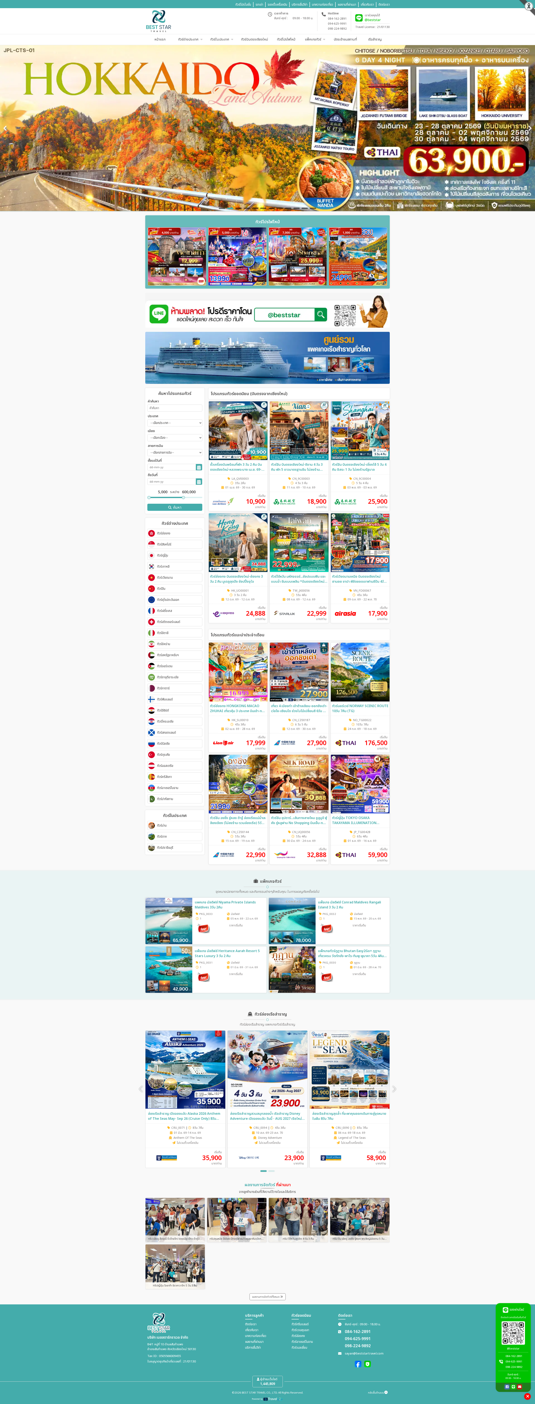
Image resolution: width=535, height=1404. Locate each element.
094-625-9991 (337, 24)
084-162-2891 (337, 18)
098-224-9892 (337, 29)
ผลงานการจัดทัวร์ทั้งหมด (266, 1297)
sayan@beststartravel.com (364, 1353)
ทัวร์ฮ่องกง (298, 1336)
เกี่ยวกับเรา (251, 1330)
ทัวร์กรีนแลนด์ (300, 1324)
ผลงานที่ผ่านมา (254, 1341)
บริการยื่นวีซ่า (253, 1347)
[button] (394, 1089)
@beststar (373, 20)
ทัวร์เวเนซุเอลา (300, 1330)
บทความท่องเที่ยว (255, 1336)
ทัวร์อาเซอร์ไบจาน (302, 1341)
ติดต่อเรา (250, 1324)
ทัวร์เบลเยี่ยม (299, 1347)
